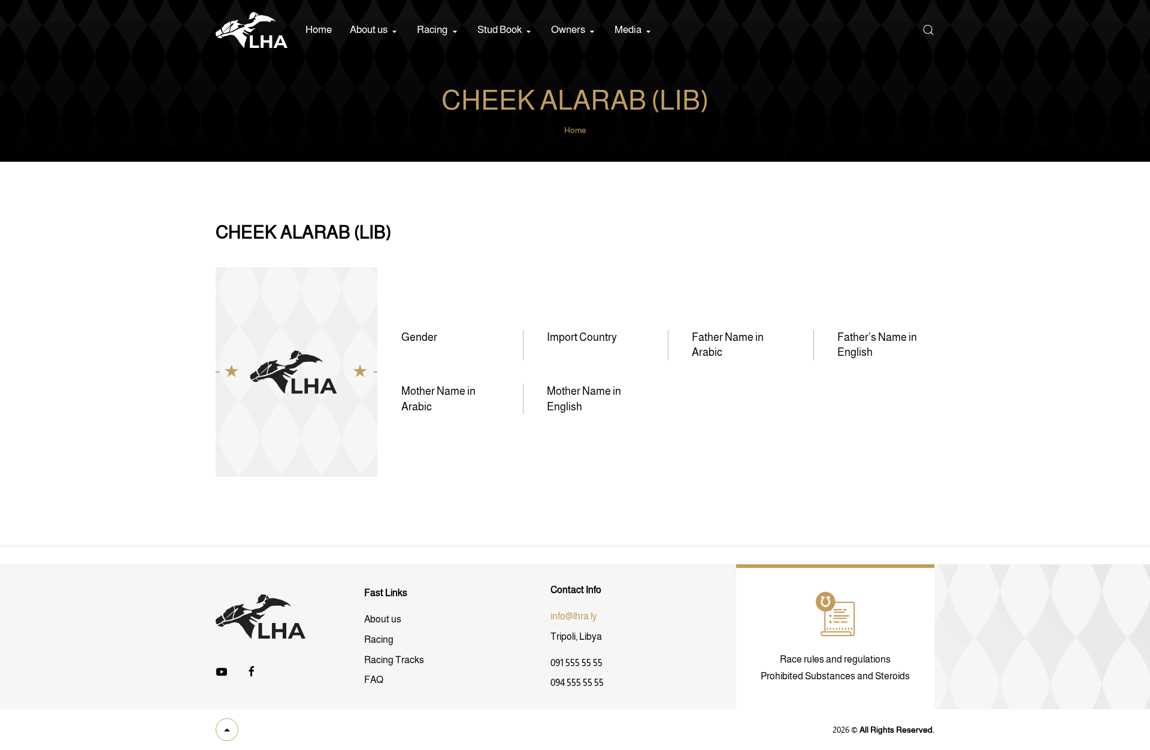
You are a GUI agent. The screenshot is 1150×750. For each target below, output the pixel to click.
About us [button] (369, 29)
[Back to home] (252, 30)
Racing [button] (432, 29)
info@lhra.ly (573, 616)
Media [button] (628, 29)
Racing (379, 639)
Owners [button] (568, 29)
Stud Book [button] (499, 29)
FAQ (373, 680)
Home (318, 29)
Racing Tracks (394, 660)
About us (382, 619)
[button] (928, 30)
